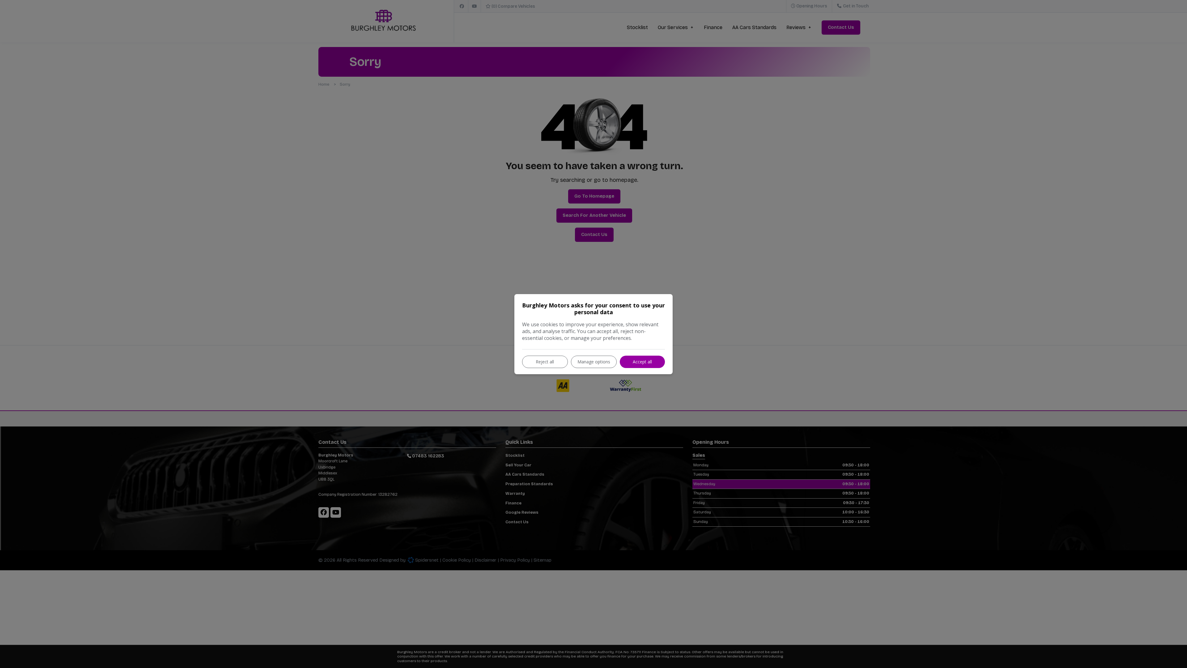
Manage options (593, 362)
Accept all (642, 362)
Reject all (545, 362)
